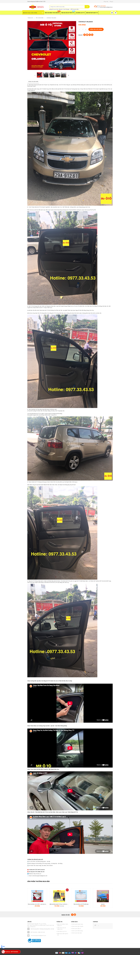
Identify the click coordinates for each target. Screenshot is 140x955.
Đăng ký (111, 1)
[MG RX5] (102, 896)
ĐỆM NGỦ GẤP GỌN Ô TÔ (62, 934)
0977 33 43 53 (34, 932)
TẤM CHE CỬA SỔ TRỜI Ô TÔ (61, 928)
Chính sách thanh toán (77, 924)
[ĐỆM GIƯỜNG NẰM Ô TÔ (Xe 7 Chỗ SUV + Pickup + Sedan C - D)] (59, 896)
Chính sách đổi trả (76, 928)
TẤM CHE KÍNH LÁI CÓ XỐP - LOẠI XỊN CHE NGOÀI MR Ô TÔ (41, 904)
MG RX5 (103, 904)
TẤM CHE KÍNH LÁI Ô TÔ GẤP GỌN (81, 904)
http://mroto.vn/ (37, 873)
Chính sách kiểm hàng (77, 930)
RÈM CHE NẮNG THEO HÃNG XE (62, 924)
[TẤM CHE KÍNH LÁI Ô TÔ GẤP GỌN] (81, 896)
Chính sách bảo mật (77, 933)
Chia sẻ (80, 35)
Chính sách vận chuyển (77, 926)
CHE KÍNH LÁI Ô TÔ (61, 931)
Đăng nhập (106, 1)
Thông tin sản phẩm (33, 81)
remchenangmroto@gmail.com (38, 935)
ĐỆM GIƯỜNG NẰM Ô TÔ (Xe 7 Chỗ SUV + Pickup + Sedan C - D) (63, 904)
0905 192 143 (41, 932)
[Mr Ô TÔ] (36, 7)
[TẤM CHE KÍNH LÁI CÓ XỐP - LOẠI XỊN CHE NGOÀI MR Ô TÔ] (37, 896)
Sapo (81, 950)
